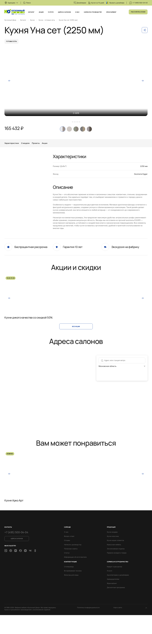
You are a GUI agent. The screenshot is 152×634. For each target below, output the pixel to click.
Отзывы (67, 540)
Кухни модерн (112, 532)
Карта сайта (117, 607)
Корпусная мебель (114, 544)
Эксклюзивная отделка (116, 549)
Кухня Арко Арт (13, 500)
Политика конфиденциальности (88, 607)
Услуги (51, 12)
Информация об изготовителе (75, 557)
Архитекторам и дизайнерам (118, 575)
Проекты (36, 143)
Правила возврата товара (116, 553)
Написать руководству (93, 12)
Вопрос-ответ (69, 536)
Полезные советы (70, 549)
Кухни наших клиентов (115, 540)
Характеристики (11, 143)
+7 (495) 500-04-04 (140, 3)
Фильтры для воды (71, 575)
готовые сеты (11, 41)
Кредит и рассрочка (114, 567)
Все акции (76, 326)
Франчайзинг (111, 12)
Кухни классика (113, 536)
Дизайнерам (81, 3)
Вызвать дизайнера (116, 3)
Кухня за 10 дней (97, 3)
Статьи (66, 553)
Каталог (31, 12)
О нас (77, 12)
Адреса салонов (64, 12)
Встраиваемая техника (73, 571)
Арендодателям (113, 579)
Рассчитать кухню (138, 12)
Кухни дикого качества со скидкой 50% (28, 317)
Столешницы (69, 567)
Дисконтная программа (116, 587)
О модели (25, 143)
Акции (41, 12)
